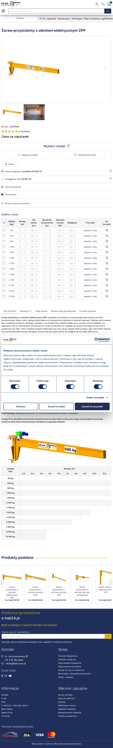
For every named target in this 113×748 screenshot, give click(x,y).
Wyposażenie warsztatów (69, 666)
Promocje (5, 716)
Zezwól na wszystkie (92, 406)
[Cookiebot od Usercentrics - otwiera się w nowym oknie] (97, 340)
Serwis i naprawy (65, 677)
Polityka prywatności (67, 716)
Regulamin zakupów (67, 709)
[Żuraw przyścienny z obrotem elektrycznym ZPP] (56, 69)
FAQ (3, 702)
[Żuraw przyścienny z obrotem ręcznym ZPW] (35, 577)
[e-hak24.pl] (10, 4)
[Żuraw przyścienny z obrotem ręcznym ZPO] (58, 577)
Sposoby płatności (66, 698)
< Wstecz (19, 18)
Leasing (61, 702)
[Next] (110, 581)
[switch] (42, 386)
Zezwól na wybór (56, 406)
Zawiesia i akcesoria (67, 659)
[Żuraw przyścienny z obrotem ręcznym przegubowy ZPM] (82, 577)
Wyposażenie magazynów (69, 663)
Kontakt (4, 695)
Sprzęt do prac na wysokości (71, 670)
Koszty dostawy (65, 695)
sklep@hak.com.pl (15, 663)
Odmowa (20, 406)
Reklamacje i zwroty (67, 705)
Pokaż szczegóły (95, 397)
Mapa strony (7, 712)
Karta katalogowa (13, 187)
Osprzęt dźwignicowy (68, 656)
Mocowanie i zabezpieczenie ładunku (74, 674)
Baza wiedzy (10, 194)
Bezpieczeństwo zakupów (69, 712)
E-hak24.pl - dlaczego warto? (14, 705)
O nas (4, 698)
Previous (2, 581)
